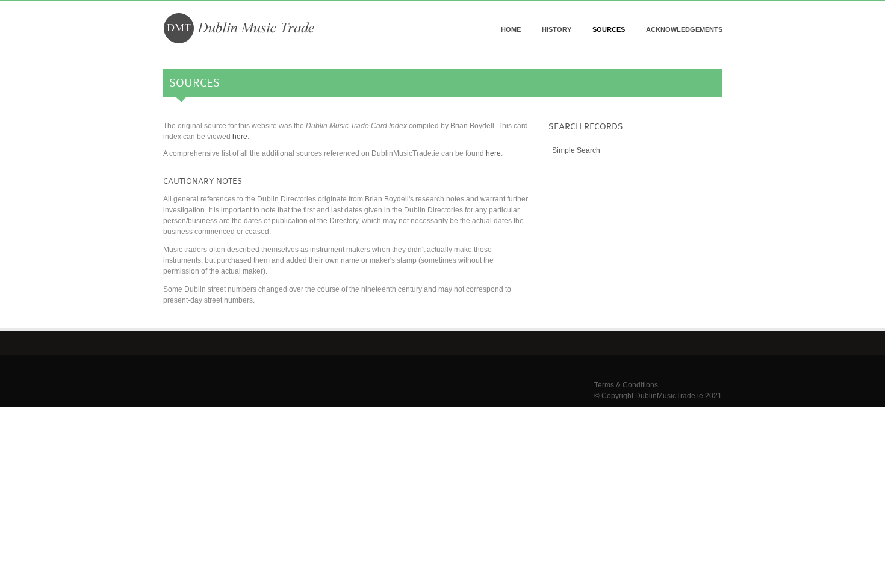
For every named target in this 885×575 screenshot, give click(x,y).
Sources (608, 29)
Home (511, 29)
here (239, 136)
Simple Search (576, 150)
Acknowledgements (684, 29)
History (556, 29)
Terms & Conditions (626, 385)
